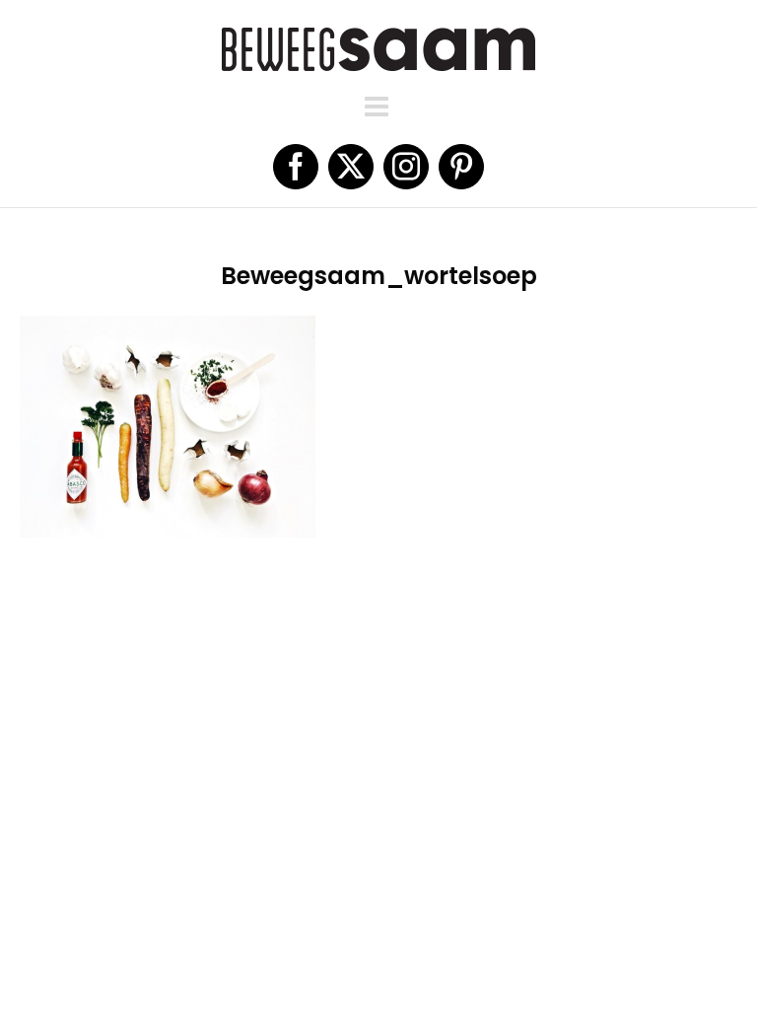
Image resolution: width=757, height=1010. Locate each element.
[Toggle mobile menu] (378, 106)
